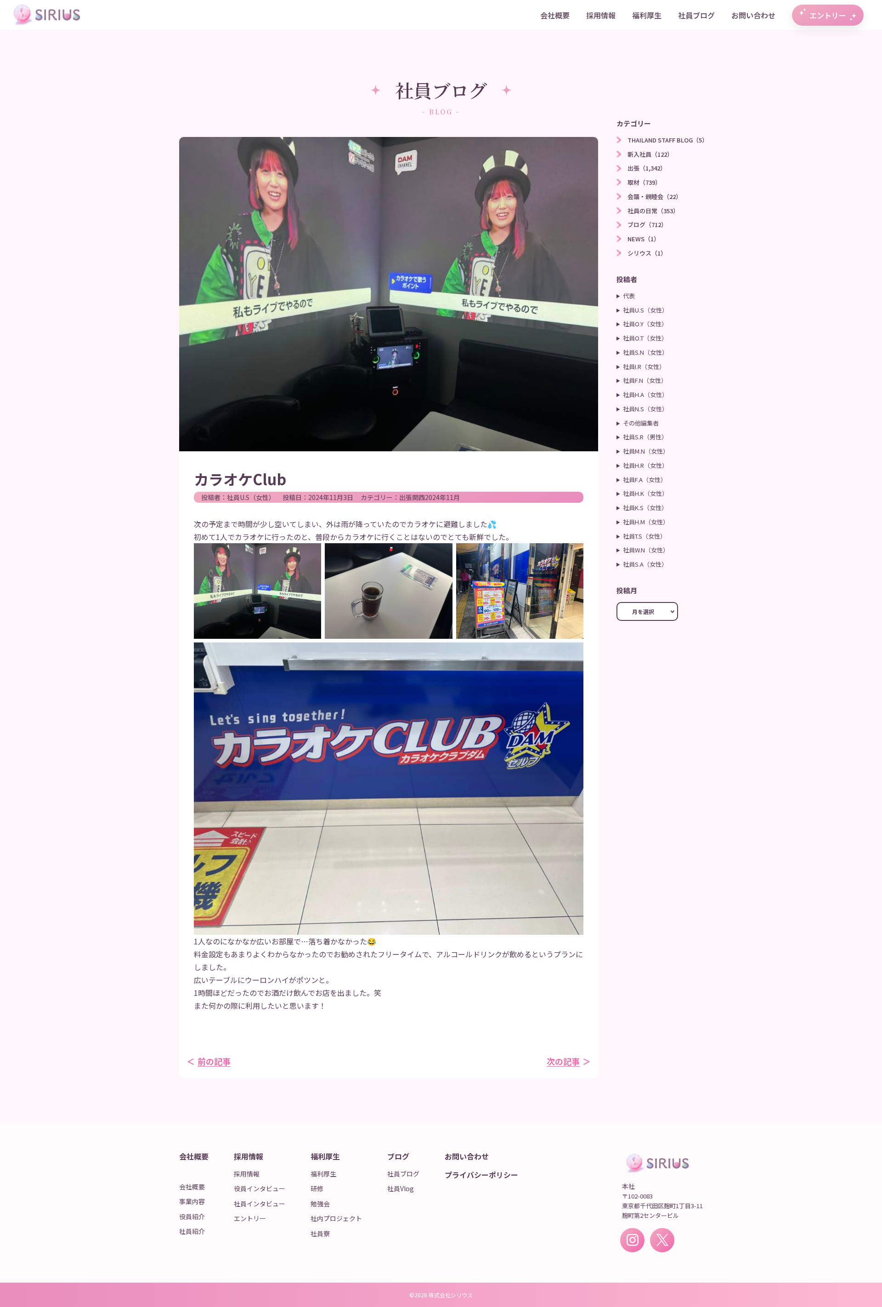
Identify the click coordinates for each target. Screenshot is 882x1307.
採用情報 (601, 15)
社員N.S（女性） (645, 408)
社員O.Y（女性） (645, 323)
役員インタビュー (259, 1188)
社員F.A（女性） (645, 479)
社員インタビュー (259, 1203)
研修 (317, 1188)
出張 (405, 497)
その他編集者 (641, 423)
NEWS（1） (644, 238)
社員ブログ (696, 15)
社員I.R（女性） (644, 366)
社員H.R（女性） (645, 465)
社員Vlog (400, 1188)
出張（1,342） (647, 168)
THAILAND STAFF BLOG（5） (668, 140)
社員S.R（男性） (645, 436)
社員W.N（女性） (646, 550)
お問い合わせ (753, 15)
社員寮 (320, 1233)
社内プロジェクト (336, 1218)
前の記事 (214, 1061)
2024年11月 (442, 497)
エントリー (827, 15)
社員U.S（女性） (251, 497)
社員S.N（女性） (645, 352)
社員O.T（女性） (645, 338)
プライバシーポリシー (481, 1174)
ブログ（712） (647, 224)
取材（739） (644, 182)
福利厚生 (647, 15)
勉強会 (320, 1203)
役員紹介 (192, 1216)
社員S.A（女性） (645, 564)
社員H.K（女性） (645, 493)
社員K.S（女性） (645, 507)
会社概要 (555, 15)
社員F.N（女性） (645, 380)
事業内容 (192, 1201)
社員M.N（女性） (646, 451)
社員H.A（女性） (645, 394)
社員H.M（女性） (646, 521)
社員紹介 (192, 1231)
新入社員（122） (650, 154)
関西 (418, 497)
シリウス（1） (647, 253)
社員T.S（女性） (644, 536)
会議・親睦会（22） (655, 196)
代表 (629, 295)
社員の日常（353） (653, 210)
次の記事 (563, 1061)
